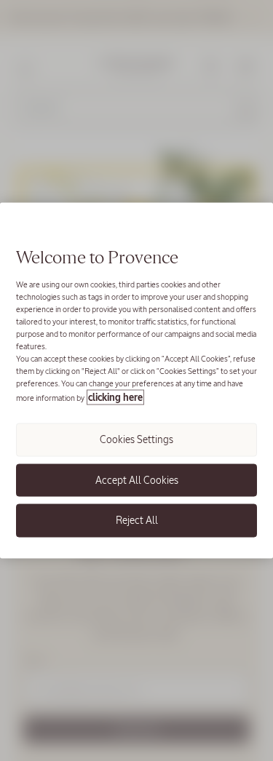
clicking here (115, 397)
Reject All (137, 520)
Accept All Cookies (136, 479)
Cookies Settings (136, 439)
